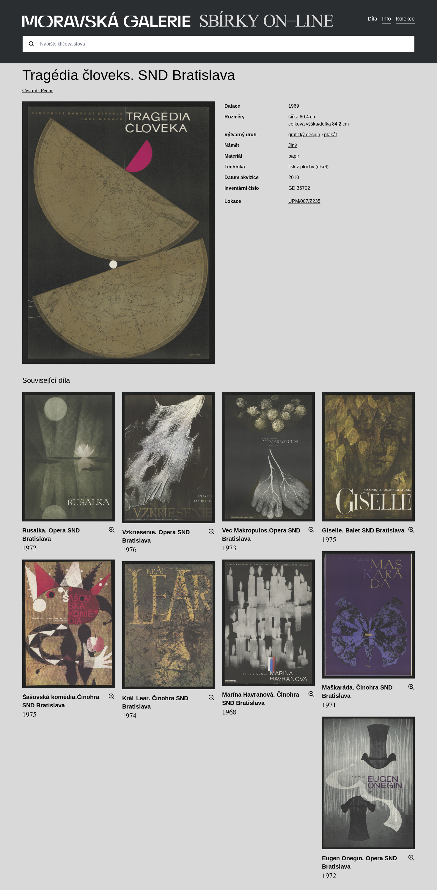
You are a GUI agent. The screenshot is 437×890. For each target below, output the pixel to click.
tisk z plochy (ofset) (308, 166)
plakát (330, 134)
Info (386, 19)
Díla (372, 19)
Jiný (292, 145)
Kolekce (405, 19)
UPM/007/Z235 (304, 201)
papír (293, 156)
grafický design (304, 134)
